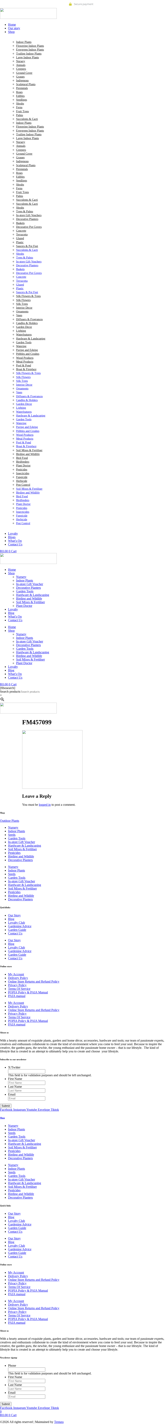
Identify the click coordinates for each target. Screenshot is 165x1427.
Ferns (19, 107)
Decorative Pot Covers (29, 226)
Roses (19, 92)
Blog (11, 613)
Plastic (20, 242)
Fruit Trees (22, 111)
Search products (10, 691)
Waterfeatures (24, 334)
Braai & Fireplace (26, 369)
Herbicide (21, 480)
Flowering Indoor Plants (30, 45)
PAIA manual (16, 996)
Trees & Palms (24, 211)
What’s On (15, 616)
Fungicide (21, 477)
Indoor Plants (23, 42)
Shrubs (20, 103)
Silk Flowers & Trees (28, 296)
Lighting (21, 330)
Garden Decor (24, 326)
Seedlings (21, 99)
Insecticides (22, 473)
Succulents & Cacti (27, 119)
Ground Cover (24, 72)
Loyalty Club (16, 922)
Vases (19, 315)
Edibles (20, 95)
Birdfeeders (22, 461)
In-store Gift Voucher (29, 584)
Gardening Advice (19, 926)
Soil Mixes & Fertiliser (29, 450)
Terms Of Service (19, 988)
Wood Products (24, 357)
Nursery (20, 61)
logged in (45, 804)
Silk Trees (22, 303)
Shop (11, 573)
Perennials (22, 88)
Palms (19, 115)
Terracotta (22, 234)
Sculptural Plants (25, 84)
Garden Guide (17, 929)
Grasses (20, 76)
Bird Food (22, 457)
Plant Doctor (23, 465)
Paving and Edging (27, 350)
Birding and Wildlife (28, 454)
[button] (86, 32)
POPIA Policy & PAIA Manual (28, 992)
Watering (21, 346)
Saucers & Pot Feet (27, 246)
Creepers (21, 68)
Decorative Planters (27, 219)
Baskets (20, 223)
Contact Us (15, 620)
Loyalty (13, 609)
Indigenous (22, 80)
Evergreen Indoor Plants (30, 49)
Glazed (20, 238)
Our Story (14, 915)
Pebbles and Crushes (27, 353)
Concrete (21, 230)
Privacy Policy (17, 985)
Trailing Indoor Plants (28, 53)
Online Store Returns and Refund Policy (33, 981)
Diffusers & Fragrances (29, 319)
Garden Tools (23, 342)
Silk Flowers (23, 300)
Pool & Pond (23, 365)
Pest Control (23, 484)
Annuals (20, 65)
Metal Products (24, 361)
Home (12, 569)
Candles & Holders (27, 323)
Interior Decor (24, 307)
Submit (6, 1105)
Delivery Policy (18, 978)
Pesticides (21, 469)
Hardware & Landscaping (30, 338)
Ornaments (22, 311)
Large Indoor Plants (27, 57)
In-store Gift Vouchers (28, 215)
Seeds (11, 834)
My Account (16, 974)
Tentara (59, 1422)
